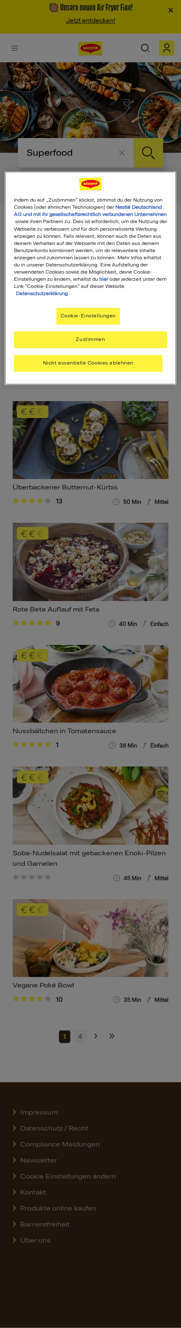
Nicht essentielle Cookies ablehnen (88, 363)
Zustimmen (90, 339)
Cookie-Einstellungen (88, 316)
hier (103, 279)
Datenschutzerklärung (42, 293)
